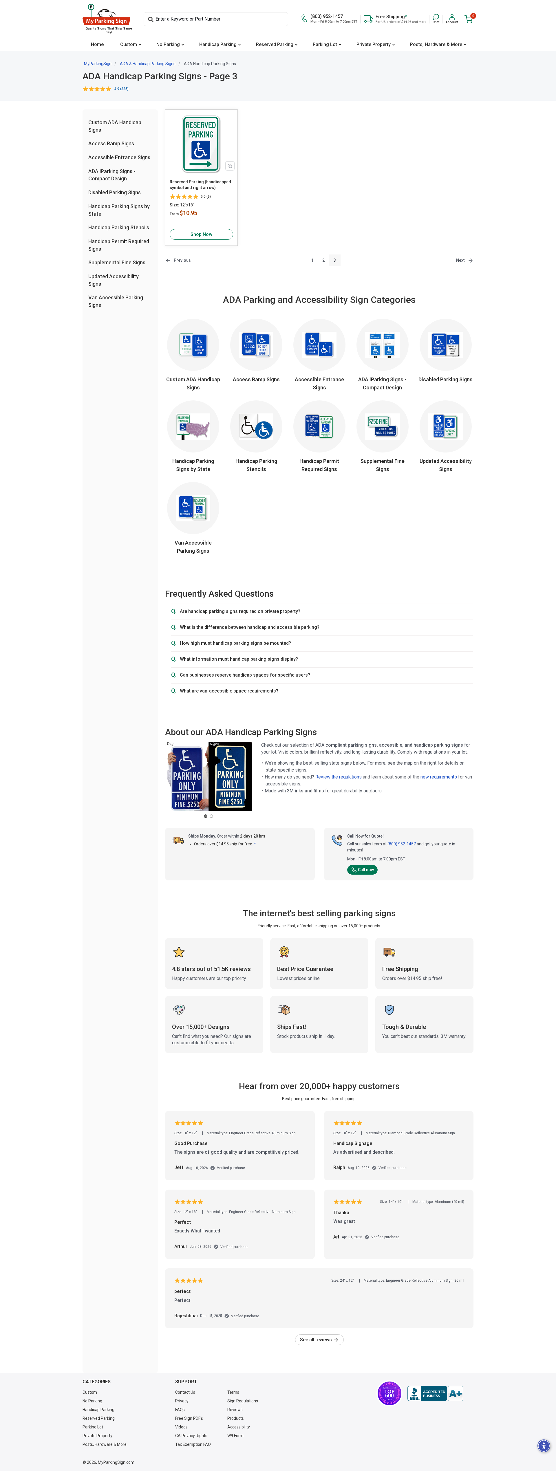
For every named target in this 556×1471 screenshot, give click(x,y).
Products (235, 1418)
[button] (435, 19)
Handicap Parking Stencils (118, 228)
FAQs (180, 1409)
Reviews (235, 1409)
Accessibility (238, 1427)
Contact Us (185, 1392)
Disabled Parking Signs (114, 193)
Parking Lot (325, 44)
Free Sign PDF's (189, 1418)
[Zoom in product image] (230, 166)
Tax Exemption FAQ (193, 1444)
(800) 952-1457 (401, 844)
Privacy (182, 1401)
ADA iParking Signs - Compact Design (382, 383)
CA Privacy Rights (191, 1435)
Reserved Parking (274, 44)
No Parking (168, 44)
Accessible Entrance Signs (119, 158)
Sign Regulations (242, 1401)
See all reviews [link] (316, 1339)
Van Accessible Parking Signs (193, 547)
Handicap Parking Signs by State (193, 465)
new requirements (438, 777)
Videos (181, 1427)
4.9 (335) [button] (121, 89)
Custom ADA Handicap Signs (193, 383)
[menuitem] (97, 44)
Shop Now (201, 234)
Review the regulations (338, 777)
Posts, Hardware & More (436, 44)
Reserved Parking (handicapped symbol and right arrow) (200, 184)
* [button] (255, 844)
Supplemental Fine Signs (116, 263)
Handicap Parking (218, 44)
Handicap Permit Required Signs (319, 465)
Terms (233, 1392)
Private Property (373, 44)
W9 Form (235, 1435)
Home (97, 44)
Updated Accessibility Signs (446, 465)
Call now (366, 869)
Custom (128, 44)
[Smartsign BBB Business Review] (435, 1393)
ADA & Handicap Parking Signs (147, 63)
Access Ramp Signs (111, 144)
